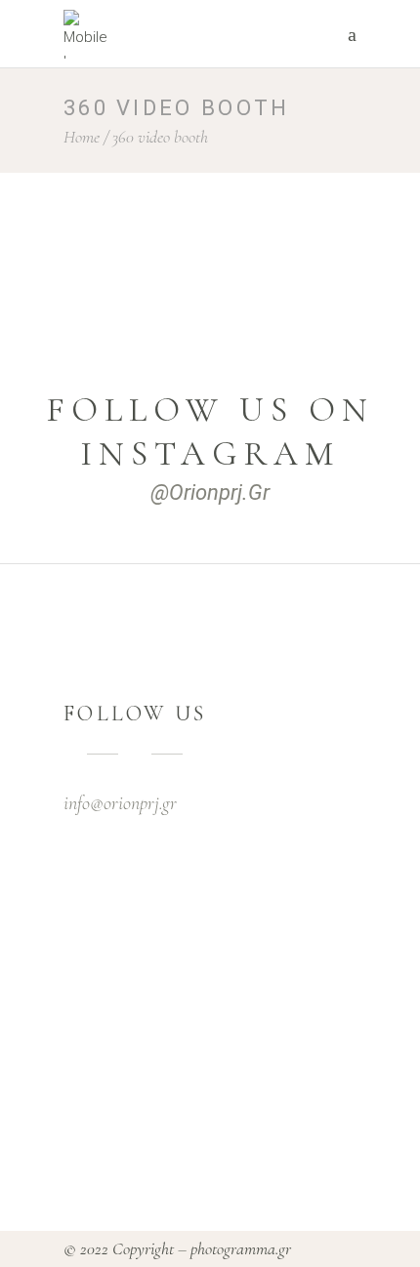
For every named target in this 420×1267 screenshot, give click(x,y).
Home (81, 136)
